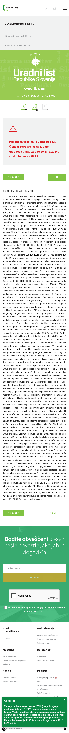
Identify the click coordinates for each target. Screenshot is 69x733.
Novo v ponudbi (9, 656)
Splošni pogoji (43, 693)
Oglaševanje (42, 689)
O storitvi (41, 656)
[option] (34, 89)
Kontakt (41, 681)
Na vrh (54, 513)
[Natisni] (57, 177)
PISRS (34, 156)
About (51, 677)
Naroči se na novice (11, 681)
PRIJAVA (34, 577)
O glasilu (6, 638)
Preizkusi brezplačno (46, 660)
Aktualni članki (9, 677)
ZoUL (23, 146)
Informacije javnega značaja (49, 685)
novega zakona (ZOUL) (31, 706)
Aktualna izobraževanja (47, 635)
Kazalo (14, 177)
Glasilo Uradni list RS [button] (16, 35)
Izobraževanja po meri (46, 639)
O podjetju (42, 677)
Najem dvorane (44, 643)
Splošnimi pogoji (34, 607)
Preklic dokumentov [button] (15, 45)
